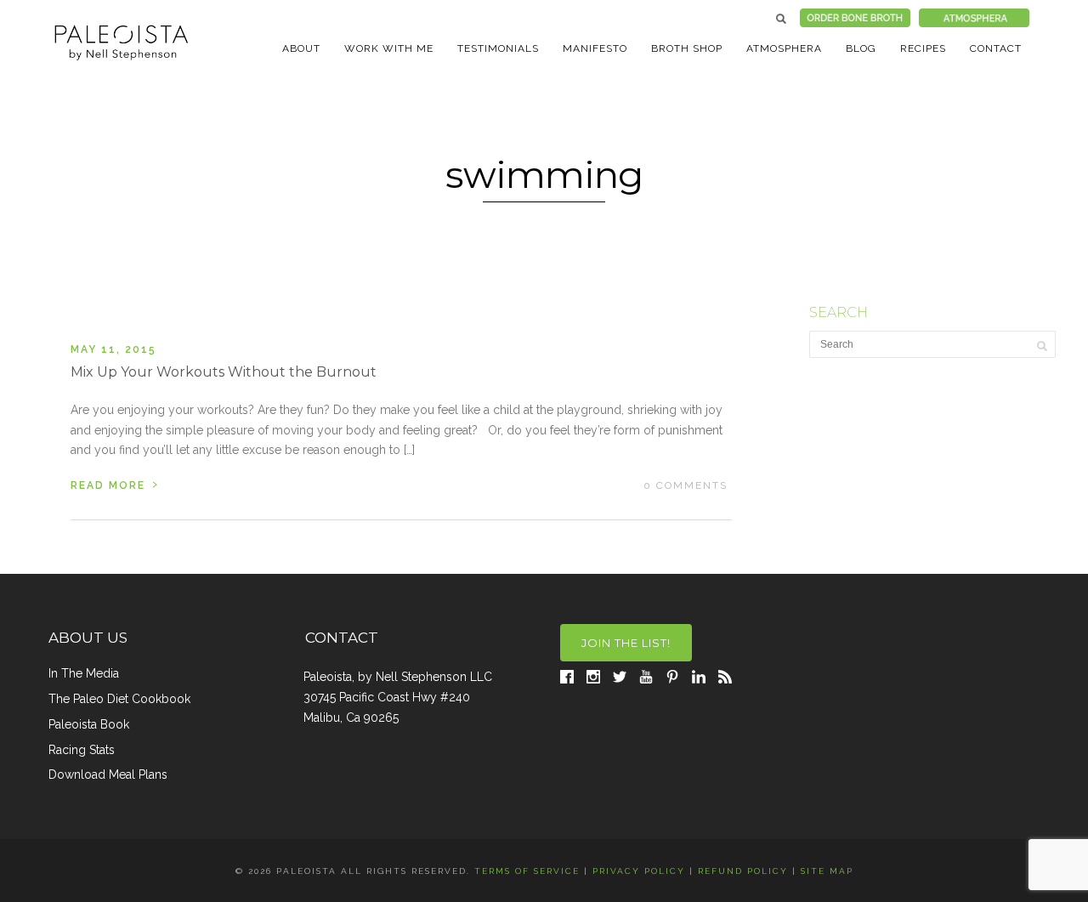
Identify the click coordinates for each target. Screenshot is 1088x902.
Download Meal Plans (107, 774)
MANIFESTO (595, 48)
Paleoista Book (88, 724)
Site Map (827, 871)
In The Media (83, 673)
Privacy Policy (638, 871)
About (301, 48)
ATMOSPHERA (784, 48)
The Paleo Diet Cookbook (119, 699)
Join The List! (626, 643)
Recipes (923, 48)
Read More (115, 483)
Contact (996, 48)
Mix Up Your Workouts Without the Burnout (224, 372)
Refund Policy (743, 871)
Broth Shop (686, 48)
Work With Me (389, 48)
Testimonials (498, 48)
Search (781, 19)
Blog (861, 48)
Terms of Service (527, 871)
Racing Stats (81, 750)
